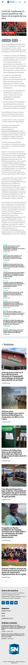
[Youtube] (16, 602)
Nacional (5, 254)
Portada (5, 271)
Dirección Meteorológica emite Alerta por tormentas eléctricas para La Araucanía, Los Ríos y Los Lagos (14, 313)
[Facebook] (3, 602)
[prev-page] (3, 581)
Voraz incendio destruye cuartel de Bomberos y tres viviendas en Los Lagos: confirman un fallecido (13, 331)
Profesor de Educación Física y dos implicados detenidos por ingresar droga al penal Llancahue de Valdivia (14, 266)
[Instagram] (7, 602)
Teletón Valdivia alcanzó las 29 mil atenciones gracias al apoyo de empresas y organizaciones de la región (13, 294)
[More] (20, 40)
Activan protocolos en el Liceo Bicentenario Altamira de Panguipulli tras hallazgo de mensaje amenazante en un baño (14, 248)
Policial (5, 244)
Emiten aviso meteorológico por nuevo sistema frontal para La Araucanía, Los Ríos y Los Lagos (12, 257)
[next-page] (5, 581)
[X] (11, 602)
